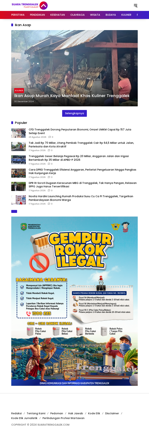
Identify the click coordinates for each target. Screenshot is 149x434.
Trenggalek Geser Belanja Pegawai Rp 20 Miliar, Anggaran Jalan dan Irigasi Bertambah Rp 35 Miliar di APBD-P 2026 (79, 158)
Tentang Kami (36, 413)
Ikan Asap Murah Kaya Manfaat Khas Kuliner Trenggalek (72, 96)
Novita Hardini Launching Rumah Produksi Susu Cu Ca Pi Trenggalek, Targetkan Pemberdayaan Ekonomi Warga (81, 198)
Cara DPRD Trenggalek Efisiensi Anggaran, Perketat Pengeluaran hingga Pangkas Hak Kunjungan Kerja (82, 171)
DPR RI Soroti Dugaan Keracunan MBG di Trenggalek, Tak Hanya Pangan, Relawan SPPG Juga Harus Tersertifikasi (83, 184)
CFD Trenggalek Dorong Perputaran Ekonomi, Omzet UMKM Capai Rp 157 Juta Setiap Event (80, 131)
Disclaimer (112, 413)
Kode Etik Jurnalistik (24, 418)
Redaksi (16, 413)
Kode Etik (94, 413)
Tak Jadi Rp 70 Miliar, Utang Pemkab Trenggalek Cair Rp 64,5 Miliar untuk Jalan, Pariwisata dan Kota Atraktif (81, 144)
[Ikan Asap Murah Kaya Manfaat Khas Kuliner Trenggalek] (74, 68)
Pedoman (56, 413)
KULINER (19, 90)
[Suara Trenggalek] (36, 5)
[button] (135, 5)
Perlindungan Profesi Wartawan (63, 418)
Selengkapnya (74, 113)
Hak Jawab (75, 413)
